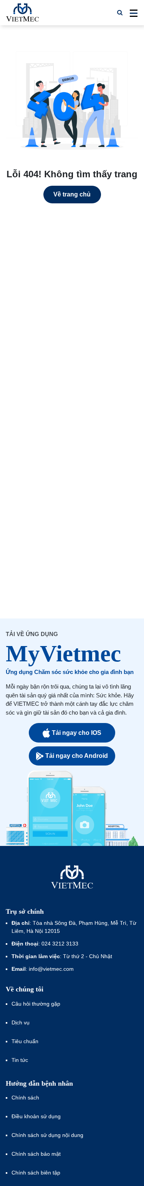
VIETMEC (22, 12)
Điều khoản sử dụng (36, 1116)
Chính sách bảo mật (36, 1154)
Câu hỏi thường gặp (36, 1004)
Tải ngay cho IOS (76, 733)
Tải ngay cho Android (76, 755)
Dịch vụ (21, 1022)
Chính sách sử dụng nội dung (47, 1135)
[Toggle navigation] (131, 12)
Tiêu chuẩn (25, 1041)
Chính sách (25, 1097)
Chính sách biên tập (37, 1173)
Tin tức (20, 1060)
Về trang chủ (72, 194)
